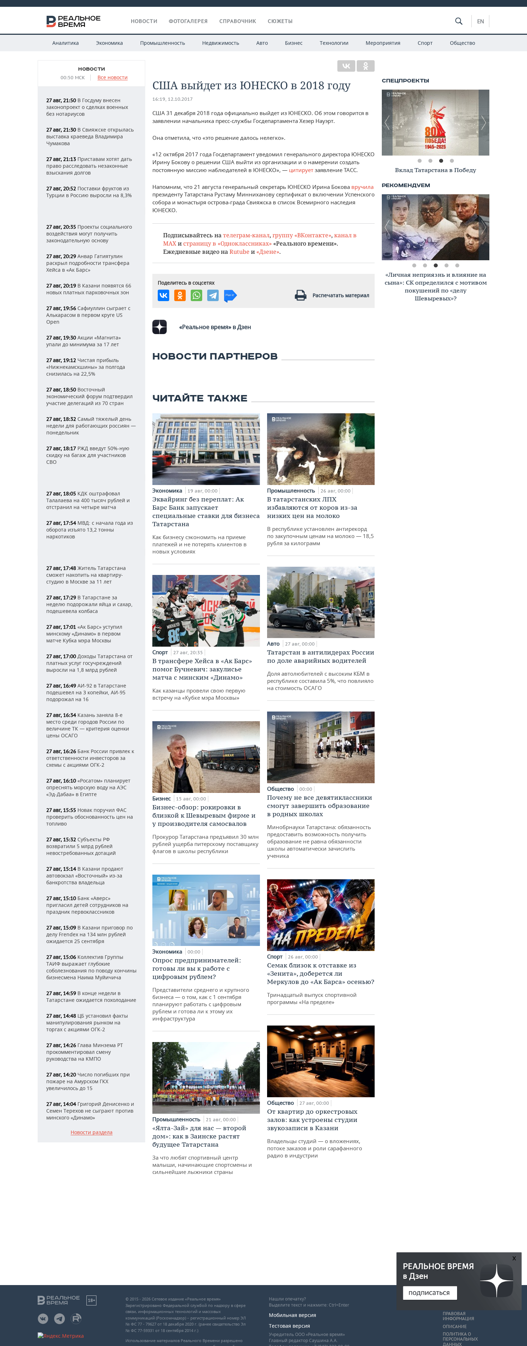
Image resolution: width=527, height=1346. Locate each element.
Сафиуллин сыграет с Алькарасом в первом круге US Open (88, 315)
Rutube (239, 251)
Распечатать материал (341, 295)
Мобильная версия (292, 1315)
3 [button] (441, 161)
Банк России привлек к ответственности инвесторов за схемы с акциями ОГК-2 (90, 758)
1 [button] (419, 161)
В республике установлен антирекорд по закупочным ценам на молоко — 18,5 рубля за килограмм (320, 521)
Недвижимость (220, 42)
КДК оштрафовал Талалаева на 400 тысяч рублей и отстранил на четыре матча (88, 500)
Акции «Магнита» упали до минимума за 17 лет (83, 341)
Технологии (334, 42)
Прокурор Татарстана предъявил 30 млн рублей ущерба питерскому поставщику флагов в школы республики (205, 829)
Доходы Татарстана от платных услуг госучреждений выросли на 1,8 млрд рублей (89, 663)
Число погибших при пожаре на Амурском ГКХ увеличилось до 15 (88, 1081)
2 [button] (430, 161)
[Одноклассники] (366, 66)
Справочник (237, 21)
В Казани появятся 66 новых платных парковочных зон (88, 289)
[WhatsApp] (196, 295)
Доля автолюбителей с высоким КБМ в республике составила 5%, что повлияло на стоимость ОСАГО (320, 669)
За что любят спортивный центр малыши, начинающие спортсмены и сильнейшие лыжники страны (202, 1149)
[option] (435, 123)
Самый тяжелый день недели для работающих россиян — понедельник (91, 425)
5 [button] (457, 265)
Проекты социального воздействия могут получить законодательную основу (89, 233)
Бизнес (294, 42)
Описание (455, 1326)
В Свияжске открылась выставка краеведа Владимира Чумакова (90, 136)
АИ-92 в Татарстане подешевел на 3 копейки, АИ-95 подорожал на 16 (86, 692)
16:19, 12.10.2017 (172, 99)
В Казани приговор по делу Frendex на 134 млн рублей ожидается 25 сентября (89, 934)
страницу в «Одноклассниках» (227, 243)
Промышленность (162, 42)
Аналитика (65, 42)
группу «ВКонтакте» (301, 235)
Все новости (113, 77)
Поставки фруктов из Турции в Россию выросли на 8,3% (89, 192)
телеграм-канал (246, 235)
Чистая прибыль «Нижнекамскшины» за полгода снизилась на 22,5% (85, 367)
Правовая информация (458, 1316)
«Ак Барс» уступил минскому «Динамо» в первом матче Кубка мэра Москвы (84, 633)
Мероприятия (383, 42)
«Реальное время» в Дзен (215, 327)
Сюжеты (280, 21)
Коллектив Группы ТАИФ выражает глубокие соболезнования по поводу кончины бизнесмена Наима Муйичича (91, 967)
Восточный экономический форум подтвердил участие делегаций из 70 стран (89, 396)
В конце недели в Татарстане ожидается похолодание (91, 996)
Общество (462, 42)
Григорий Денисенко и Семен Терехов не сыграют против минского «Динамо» (90, 1110)
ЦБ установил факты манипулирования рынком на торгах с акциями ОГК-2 (87, 1022)
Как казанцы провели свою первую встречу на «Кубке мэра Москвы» (202, 679)
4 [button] (451, 161)
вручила (362, 186)
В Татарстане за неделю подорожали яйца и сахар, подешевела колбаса (89, 604)
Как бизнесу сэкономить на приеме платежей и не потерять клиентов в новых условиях (206, 525)
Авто (262, 42)
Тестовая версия (289, 1325)
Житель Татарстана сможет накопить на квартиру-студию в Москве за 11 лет (86, 575)
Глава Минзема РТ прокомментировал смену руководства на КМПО (84, 1052)
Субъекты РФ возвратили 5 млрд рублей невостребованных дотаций (81, 846)
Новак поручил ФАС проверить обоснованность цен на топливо (89, 817)
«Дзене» (267, 251)
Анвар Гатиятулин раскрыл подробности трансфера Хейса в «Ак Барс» (87, 263)
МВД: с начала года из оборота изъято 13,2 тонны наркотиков (89, 529)
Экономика (109, 42)
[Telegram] (213, 295)
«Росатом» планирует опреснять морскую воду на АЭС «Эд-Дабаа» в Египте (88, 787)
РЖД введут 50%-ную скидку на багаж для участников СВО (87, 455)
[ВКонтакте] (346, 66)
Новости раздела (92, 1132)
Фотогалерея (188, 21)
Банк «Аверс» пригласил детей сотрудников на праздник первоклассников (87, 905)
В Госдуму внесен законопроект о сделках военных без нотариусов (87, 107)
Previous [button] (387, 123)
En (480, 21)
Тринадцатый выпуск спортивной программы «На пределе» (320, 983)
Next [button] (484, 123)
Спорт (425, 42)
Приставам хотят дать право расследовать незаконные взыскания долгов (89, 166)
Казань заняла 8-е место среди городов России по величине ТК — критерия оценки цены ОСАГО (87, 725)
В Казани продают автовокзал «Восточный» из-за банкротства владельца (84, 875)
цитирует (301, 169)
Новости (144, 21)
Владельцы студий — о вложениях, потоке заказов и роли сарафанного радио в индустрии (314, 1133)
